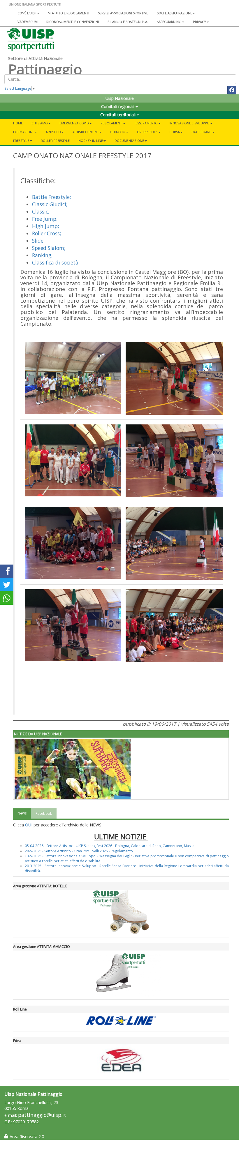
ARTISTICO (53, 132)
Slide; (38, 240)
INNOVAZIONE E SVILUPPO (189, 123)
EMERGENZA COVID (74, 123)
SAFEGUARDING (169, 22)
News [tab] (22, 813)
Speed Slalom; (48, 247)
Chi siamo (39, 123)
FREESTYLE (21, 140)
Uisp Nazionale (120, 98)
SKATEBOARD (201, 132)
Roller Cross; (46, 233)
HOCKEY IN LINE (90, 140)
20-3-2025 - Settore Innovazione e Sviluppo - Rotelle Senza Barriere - (82, 865)
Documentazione (129, 140)
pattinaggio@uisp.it (42, 1115)
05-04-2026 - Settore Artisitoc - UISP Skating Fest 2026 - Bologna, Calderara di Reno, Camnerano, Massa (109, 845)
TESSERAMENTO (146, 123)
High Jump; (45, 226)
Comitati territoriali (118, 114)
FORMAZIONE (23, 132)
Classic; (40, 211)
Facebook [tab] (44, 813)
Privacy (199, 22)
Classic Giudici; (49, 204)
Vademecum (27, 22)
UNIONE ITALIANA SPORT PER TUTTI (35, 4)
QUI (28, 825)
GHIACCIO (117, 132)
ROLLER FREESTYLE (55, 140)
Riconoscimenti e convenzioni (72, 22)
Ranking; (42, 255)
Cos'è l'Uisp (26, 13)
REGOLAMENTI (111, 123)
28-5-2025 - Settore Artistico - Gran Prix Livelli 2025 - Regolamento (79, 851)
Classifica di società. (56, 262)
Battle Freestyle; (51, 196)
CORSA (174, 132)
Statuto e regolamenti (68, 13)
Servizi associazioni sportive (123, 13)
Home (18, 123)
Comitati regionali (118, 106)
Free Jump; (44, 218)
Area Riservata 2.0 (26, 1136)
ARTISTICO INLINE (86, 132)
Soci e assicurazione (174, 13)
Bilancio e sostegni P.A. (128, 22)
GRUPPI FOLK (147, 132)
